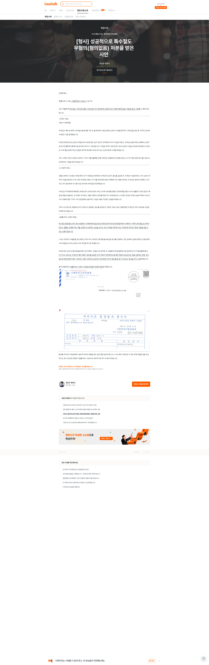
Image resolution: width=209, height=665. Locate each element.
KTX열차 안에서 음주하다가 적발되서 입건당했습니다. (79, 482)
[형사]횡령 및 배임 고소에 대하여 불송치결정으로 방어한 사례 (81, 409)
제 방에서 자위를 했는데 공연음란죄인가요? (76, 469)
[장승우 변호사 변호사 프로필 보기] (62, 384)
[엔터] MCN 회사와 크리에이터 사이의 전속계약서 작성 (79, 405)
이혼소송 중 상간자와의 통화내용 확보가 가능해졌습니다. (80, 422)
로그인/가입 (160, 4)
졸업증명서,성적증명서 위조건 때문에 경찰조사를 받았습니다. (81, 478)
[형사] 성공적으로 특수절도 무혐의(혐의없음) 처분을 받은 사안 (81, 414)
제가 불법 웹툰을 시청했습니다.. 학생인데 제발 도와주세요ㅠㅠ (81, 474)
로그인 (151, 661)
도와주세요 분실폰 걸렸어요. (71, 487)
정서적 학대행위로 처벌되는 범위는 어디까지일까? (78, 418)
